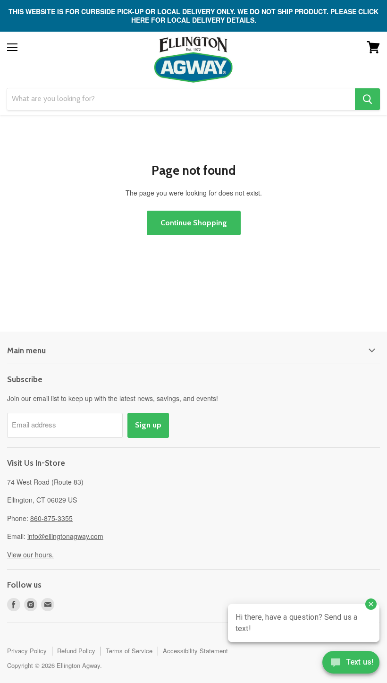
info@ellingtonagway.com (65, 536)
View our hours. (30, 554)
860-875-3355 (51, 518)
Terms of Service (129, 650)
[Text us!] (351, 664)
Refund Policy (76, 650)
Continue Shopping (193, 222)
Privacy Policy (27, 650)
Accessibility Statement (195, 650)
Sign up (148, 424)
